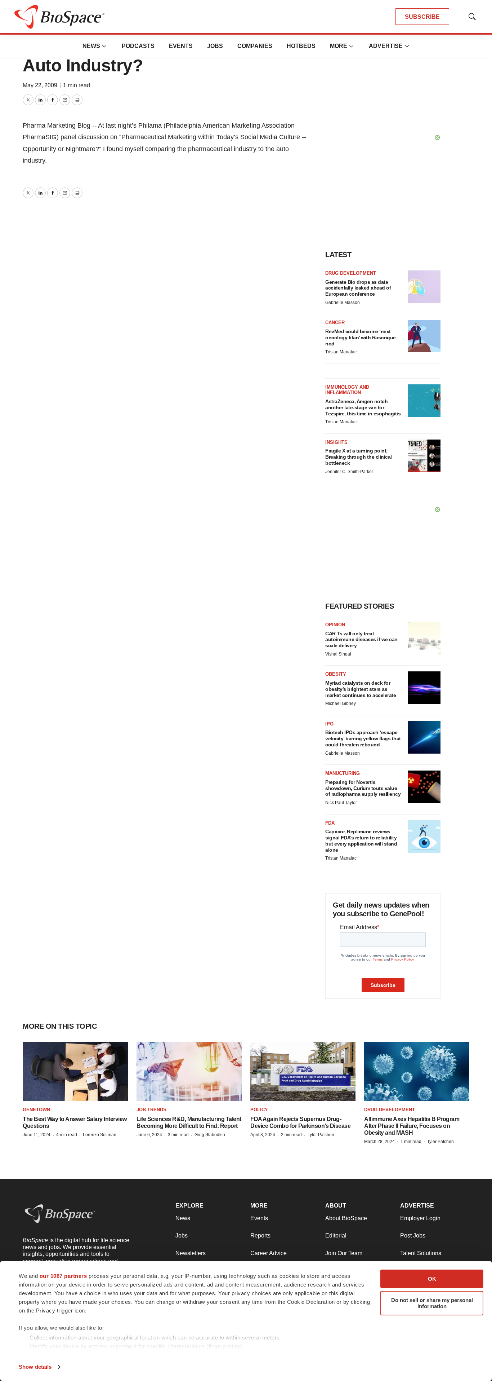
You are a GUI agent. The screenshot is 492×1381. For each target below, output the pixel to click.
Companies (254, 46)
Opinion (335, 624)
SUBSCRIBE (422, 17)
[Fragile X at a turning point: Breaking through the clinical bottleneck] (424, 456)
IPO (329, 724)
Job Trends (151, 1109)
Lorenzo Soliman (99, 1134)
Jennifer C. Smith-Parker (349, 471)
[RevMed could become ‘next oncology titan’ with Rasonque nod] (424, 336)
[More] (104, 46)
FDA (330, 823)
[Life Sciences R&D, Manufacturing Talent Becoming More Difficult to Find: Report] (189, 1072)
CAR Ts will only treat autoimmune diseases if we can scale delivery (361, 640)
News (91, 46)
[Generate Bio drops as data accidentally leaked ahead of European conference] (424, 286)
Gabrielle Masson (342, 302)
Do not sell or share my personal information (432, 1303)
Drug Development (350, 273)
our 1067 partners (63, 1276)
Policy (259, 1109)
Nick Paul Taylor (341, 802)
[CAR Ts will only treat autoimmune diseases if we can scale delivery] (424, 638)
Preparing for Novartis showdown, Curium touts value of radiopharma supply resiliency (363, 788)
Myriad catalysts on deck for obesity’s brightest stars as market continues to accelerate (360, 689)
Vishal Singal (338, 654)
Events (181, 46)
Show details (35, 1367)
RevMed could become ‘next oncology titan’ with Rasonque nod (360, 337)
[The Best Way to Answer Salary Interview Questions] (75, 1072)
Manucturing (342, 773)
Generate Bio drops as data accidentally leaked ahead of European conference (358, 288)
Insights (336, 442)
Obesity (335, 674)
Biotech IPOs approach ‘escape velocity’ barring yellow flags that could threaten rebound (363, 738)
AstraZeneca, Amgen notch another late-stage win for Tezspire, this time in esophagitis (363, 407)
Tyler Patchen (321, 1134)
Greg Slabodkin (209, 1134)
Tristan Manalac (341, 351)
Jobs (215, 46)
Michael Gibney (340, 703)
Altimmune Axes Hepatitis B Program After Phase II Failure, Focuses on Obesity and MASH (411, 1126)
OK (432, 1279)
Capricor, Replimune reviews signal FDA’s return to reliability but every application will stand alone (361, 840)
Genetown (36, 1109)
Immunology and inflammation (347, 390)
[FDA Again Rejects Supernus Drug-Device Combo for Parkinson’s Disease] (302, 1072)
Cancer (335, 322)
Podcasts (138, 46)
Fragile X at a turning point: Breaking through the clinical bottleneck (358, 457)
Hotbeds (301, 46)
